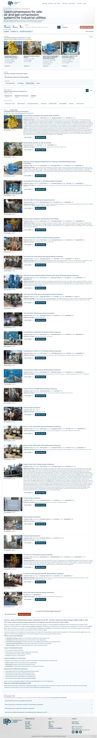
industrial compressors (59, 624)
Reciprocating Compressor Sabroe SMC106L (37, 143)
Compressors (17, 8)
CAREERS (50, 726)
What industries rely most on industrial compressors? (18, 700)
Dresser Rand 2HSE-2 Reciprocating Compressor (38, 464)
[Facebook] (73, 732)
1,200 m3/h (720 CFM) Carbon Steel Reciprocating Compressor (43, 256)
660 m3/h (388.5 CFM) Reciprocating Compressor (39, 200)
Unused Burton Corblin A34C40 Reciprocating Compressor (42, 332)
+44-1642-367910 (77, 728)
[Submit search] (58, 27)
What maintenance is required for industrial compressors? (20, 708)
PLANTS (27, 726)
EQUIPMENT (28, 728)
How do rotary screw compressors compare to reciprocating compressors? (24, 704)
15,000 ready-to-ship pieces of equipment (41, 628)
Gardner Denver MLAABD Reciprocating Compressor (40, 388)
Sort (62, 25)
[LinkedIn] (80, 732)
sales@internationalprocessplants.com (81, 729)
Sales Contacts (75, 723)
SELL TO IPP (28, 725)
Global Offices (75, 722)
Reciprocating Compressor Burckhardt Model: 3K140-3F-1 (41, 115)
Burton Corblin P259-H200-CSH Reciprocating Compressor (42, 426)
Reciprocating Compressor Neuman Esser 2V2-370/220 (41, 219)
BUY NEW (27, 723)
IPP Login (94, 736)
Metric (91, 90)
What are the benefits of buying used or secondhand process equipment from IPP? (26, 712)
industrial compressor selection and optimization (27, 681)
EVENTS (50, 725)
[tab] (8, 96)
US (87, 90)
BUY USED (27, 722)
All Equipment (8, 8)
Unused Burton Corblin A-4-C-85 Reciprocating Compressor (42, 351)
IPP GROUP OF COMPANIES (55, 728)
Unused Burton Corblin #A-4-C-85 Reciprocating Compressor (42, 181)
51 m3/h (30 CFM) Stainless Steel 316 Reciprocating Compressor (43, 573)
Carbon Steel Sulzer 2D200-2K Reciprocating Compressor (41, 237)
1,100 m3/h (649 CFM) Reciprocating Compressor (38, 313)
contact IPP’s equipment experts (28, 685)
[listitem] (7, 27)
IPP (43, 626)
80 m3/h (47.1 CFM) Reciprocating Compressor (38, 554)
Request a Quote (25, 614)
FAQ (49, 723)
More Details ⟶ (28, 137)
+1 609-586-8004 (78, 726)
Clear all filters (90, 31)
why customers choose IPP (59, 697)
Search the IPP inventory (10, 685)
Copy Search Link (11, 614)
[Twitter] (76, 732)
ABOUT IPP (51, 722)
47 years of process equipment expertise (31, 626)
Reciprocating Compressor (31, 407)
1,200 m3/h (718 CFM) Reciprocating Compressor (38, 592)
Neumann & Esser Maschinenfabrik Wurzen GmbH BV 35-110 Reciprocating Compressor (51, 275)
